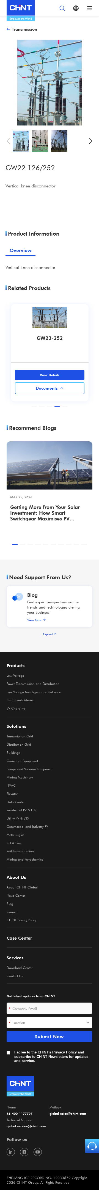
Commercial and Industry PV (27, 826)
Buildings (13, 752)
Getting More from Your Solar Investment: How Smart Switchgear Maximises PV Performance (45, 512)
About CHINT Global (22, 887)
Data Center (15, 802)
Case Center (19, 938)
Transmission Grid (20, 736)
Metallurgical (16, 834)
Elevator (12, 793)
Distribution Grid (19, 744)
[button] (91, 141)
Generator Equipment (22, 760)
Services (15, 958)
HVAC (11, 785)
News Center (16, 895)
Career (11, 912)
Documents (47, 388)
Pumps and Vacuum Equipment (29, 769)
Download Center (19, 967)
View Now (34, 620)
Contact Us (15, 976)
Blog (32, 595)
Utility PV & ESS (18, 818)
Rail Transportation (20, 851)
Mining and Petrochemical (25, 859)
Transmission (24, 29)
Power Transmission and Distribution (33, 683)
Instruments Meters (20, 700)
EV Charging (16, 708)
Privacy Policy (64, 1052)
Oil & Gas (14, 843)
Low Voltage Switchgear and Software (34, 692)
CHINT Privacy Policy (21, 920)
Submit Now (49, 1036)
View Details (49, 375)
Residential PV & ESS (21, 810)
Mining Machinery (20, 777)
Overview (20, 250)
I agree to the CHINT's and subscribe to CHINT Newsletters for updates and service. (51, 1056)
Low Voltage (15, 675)
